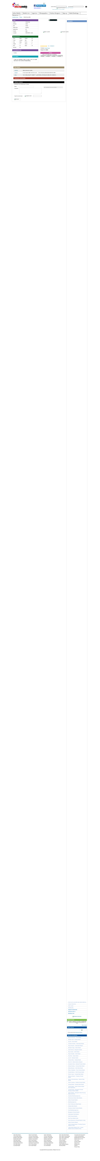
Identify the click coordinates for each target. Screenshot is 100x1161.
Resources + (15, 15)
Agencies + (35, 13)
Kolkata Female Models (33, 1141)
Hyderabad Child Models (73, 1114)
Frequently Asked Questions (79, 1134)
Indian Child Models (47, 1134)
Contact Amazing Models (79, 1136)
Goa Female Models (32, 1145)
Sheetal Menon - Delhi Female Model (76, 1072)
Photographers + (44, 13)
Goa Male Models (16, 1145)
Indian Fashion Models (73, 1122)
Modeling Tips (77, 1144)
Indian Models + (17, 13)
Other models (70, 1005)
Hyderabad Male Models (18, 1142)
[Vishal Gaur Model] (53, 19)
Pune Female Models (33, 1144)
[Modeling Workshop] (77, 1016)
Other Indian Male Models (64, 1134)
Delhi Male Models (16, 1140)
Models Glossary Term (78, 1138)
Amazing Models (62, 1145)
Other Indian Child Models (64, 1137)
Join (60, 2)
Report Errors (77, 1142)
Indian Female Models (73, 1100)
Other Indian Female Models (64, 1136)
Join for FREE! (61, 9)
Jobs (64, 2)
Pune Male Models (16, 1144)
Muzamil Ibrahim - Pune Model (74, 1037)
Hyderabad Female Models (34, 1142)
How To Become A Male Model (74, 1104)
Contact (76, 2)
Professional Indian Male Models (75, 1097)
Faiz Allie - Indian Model (73, 1055)
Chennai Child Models (48, 1136)
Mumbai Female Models (33, 1138)
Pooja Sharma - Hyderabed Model (75, 1045)
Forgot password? (55, 9)
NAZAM (16, 72)
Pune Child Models (47, 1144)
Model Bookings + (74, 13)
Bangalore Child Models (48, 1137)
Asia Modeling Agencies (73, 1110)
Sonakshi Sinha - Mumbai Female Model (76, 1064)
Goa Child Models (47, 1145)
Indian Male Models (17, 1134)
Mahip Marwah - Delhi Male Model (75, 1068)
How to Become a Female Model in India (76, 1120)
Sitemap (75, 1145)
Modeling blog (71, 1007)
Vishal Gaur (47, 48)
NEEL (16, 74)
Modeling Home (15, 17)
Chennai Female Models (33, 1136)
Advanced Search (78, 1032)
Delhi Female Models (72, 1116)
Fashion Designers (62, 1141)
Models (21, 17)
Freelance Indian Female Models (75, 1108)
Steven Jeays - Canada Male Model (75, 1074)
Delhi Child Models (47, 1140)
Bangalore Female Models (73, 1112)
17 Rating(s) (52, 45)
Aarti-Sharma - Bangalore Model (75, 1049)
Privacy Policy (77, 1146)
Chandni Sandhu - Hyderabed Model (76, 1043)
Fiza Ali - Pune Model (72, 1041)
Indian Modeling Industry (63, 1144)
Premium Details (77, 1141)
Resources (56, 2)
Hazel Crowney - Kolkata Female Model (76, 1082)
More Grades (84, 1025)
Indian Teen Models (62, 1138)
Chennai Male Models (17, 1136)
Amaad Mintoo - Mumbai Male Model (76, 1084)
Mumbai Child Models (48, 1138)
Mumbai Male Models (17, 1138)
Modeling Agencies (72, 1102)
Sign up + (65, 13)
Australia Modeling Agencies (74, 1095)
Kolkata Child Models (48, 1141)
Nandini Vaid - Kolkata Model (74, 1039)
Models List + (27, 13)
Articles (72, 2)
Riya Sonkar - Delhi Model (73, 1051)
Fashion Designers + (55, 13)
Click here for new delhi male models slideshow (77, 1002)
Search (67, 2)
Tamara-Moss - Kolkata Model (74, 1059)
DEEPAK (16, 70)
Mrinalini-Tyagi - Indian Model (74, 1047)
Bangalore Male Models (17, 1137)
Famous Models (62, 1140)
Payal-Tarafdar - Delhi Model (74, 1053)
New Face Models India (73, 1118)
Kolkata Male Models (72, 1106)
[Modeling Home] (20, 8)
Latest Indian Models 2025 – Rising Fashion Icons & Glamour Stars (75, 1128)
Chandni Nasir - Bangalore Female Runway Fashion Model (75, 1090)
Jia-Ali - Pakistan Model (73, 1057)
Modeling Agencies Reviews (79, 1137)
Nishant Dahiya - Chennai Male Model (76, 1066)
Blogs (81, 2)
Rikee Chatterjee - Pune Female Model (76, 1070)
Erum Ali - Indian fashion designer (75, 1062)
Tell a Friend (76, 1140)
